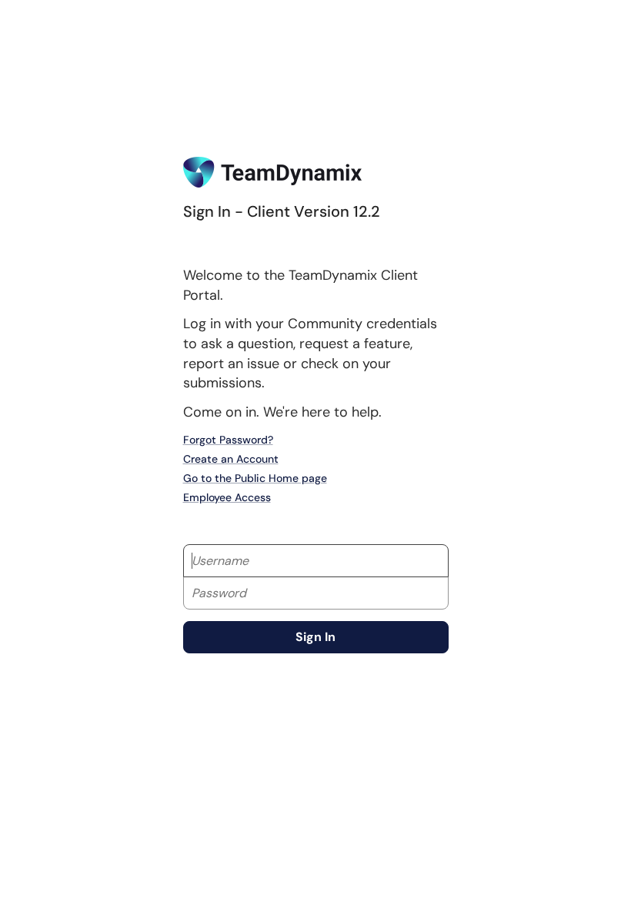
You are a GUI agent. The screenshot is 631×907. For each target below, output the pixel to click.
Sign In (315, 637)
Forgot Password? (228, 440)
